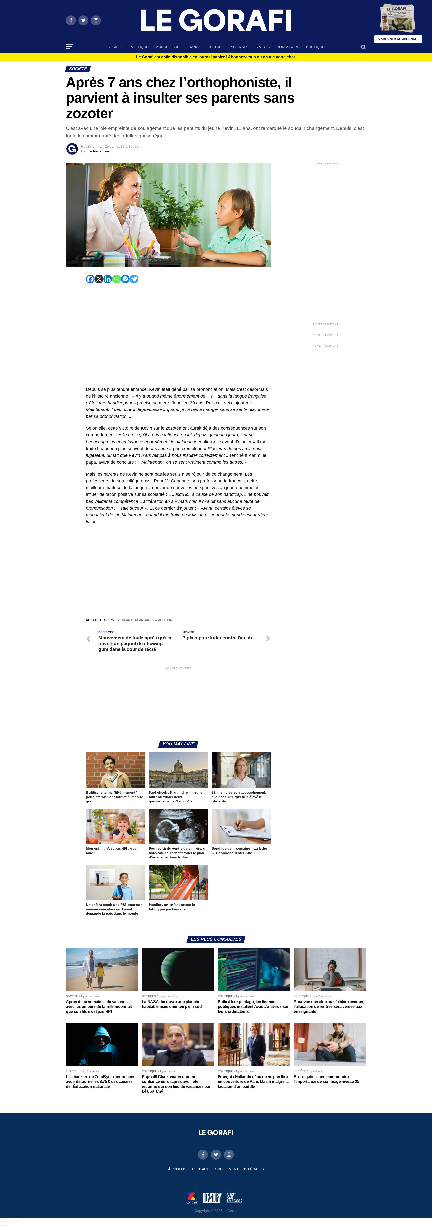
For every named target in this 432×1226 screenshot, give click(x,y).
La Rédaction (99, 151)
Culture (216, 47)
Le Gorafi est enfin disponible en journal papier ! (216, 57)
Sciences (239, 47)
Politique (139, 47)
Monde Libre (168, 47)
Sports (263, 47)
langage (145, 620)
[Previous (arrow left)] (2, 1225)
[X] (99, 279)
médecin (165, 620)
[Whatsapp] (116, 279)
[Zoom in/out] (17, 1221)
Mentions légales (246, 1169)
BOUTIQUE (315, 47)
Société (115, 47)
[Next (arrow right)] (7, 1225)
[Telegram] (134, 279)
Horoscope (288, 47)
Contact (200, 1169)
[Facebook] (90, 279)
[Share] (7, 1221)
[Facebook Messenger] (125, 279)
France (193, 47)
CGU (219, 1169)
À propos (177, 1169)
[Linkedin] (108, 279)
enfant (126, 620)
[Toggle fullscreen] (12, 1221)
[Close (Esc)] (2, 1221)
